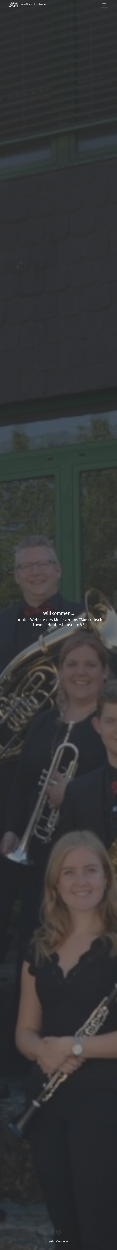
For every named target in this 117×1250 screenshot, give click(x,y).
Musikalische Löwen (33, 4)
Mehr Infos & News (58, 1241)
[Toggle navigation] (104, 5)
